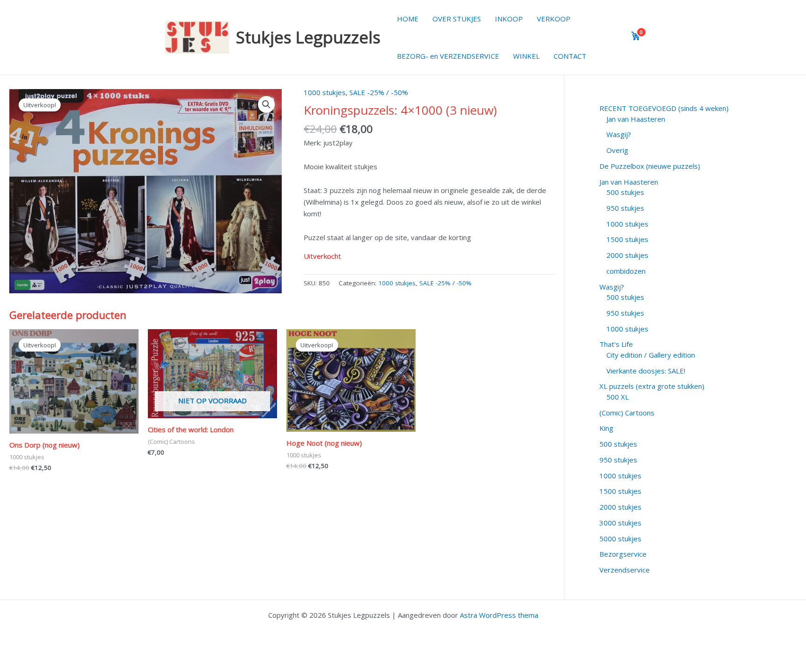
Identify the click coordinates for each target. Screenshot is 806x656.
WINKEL (526, 56)
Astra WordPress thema (499, 615)
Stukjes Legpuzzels (308, 37)
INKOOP (509, 18)
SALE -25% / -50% (378, 92)
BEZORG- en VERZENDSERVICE (448, 56)
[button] (266, 104)
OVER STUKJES (456, 18)
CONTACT (570, 56)
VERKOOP (553, 18)
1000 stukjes (325, 92)
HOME (407, 18)
